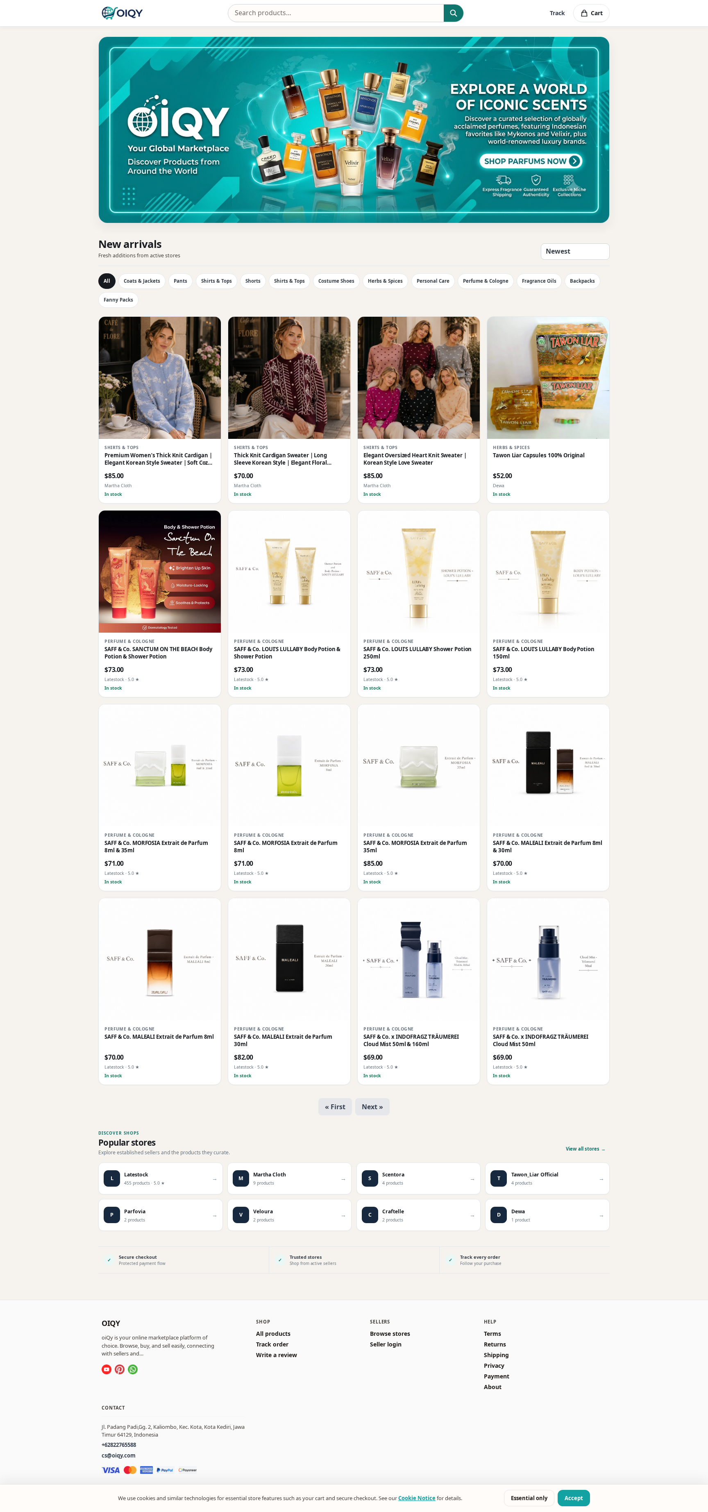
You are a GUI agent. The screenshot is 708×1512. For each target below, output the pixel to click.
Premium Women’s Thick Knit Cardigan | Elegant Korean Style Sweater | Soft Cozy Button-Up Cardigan (158, 459)
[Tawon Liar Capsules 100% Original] (548, 378)
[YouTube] (106, 1369)
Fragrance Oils (539, 281)
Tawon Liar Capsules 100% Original (539, 455)
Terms (492, 1333)
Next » (372, 1106)
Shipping (496, 1355)
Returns (495, 1344)
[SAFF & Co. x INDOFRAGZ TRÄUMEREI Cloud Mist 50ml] (548, 959)
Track (557, 13)
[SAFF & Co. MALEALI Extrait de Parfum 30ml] (289, 959)
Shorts (253, 281)
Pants (180, 281)
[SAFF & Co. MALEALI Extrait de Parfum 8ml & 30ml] (548, 765)
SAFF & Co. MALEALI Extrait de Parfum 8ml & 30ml (547, 847)
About (493, 1387)
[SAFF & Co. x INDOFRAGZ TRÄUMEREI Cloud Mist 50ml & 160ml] (419, 959)
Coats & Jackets (142, 281)
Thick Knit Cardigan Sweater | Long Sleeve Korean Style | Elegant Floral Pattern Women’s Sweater (280, 459)
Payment (496, 1376)
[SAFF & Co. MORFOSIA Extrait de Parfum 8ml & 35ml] (160, 765)
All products (273, 1333)
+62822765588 (119, 1444)
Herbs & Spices (385, 281)
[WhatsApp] (133, 1369)
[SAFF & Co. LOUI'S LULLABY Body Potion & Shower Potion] (289, 572)
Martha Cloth (118, 486)
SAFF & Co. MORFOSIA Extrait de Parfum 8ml (285, 847)
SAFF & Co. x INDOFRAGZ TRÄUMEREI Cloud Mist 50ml (540, 1040)
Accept (574, 1498)
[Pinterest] (120, 1369)
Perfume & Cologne (485, 281)
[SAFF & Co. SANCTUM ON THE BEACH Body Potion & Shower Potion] (160, 572)
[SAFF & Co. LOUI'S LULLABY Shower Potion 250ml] (419, 572)
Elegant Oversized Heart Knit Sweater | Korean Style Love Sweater (414, 459)
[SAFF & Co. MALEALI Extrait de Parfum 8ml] (160, 959)
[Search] (453, 13)
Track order (272, 1344)
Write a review (276, 1355)
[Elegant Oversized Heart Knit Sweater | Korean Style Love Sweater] (419, 378)
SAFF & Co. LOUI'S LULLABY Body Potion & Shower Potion (287, 653)
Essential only (529, 1498)
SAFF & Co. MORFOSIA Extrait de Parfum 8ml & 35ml (156, 847)
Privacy (494, 1365)
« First (335, 1106)
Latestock (114, 680)
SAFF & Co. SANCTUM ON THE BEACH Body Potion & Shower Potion (158, 653)
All (107, 281)
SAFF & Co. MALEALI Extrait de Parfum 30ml (283, 1040)
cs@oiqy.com (119, 1455)
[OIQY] (122, 13)
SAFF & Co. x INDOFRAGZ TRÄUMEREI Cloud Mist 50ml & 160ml (411, 1040)
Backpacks (582, 281)
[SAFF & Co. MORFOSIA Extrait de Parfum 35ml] (419, 765)
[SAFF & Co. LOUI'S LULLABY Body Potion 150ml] (548, 572)
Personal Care (433, 281)
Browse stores (390, 1333)
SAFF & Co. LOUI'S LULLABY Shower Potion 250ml (417, 653)
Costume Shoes (336, 281)
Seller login (386, 1344)
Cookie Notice (417, 1498)
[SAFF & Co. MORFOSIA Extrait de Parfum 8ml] (289, 765)
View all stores (586, 1149)
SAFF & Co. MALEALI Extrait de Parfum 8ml (159, 1036)
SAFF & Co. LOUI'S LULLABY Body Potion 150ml (543, 653)
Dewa (498, 486)
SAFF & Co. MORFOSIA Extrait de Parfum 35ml (415, 847)
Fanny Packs (118, 300)
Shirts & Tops (216, 281)
